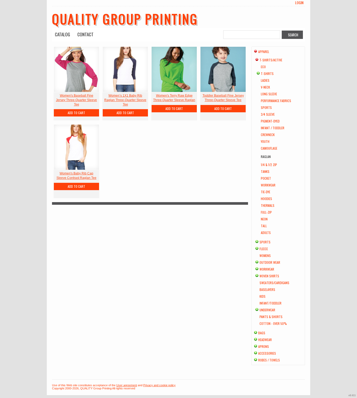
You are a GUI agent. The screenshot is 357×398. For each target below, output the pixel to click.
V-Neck (265, 87)
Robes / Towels (269, 360)
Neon (264, 219)
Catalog (62, 34)
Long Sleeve (269, 94)
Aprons (263, 346)
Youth (265, 141)
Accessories (267, 353)
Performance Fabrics (276, 100)
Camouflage (269, 148)
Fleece (264, 249)
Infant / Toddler (272, 128)
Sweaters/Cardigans (274, 282)
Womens (265, 255)
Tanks (265, 171)
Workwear (268, 185)
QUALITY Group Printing (125, 18)
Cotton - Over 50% (273, 323)
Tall (264, 226)
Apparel (263, 51)
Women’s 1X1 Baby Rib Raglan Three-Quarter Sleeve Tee (125, 100)
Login (299, 2)
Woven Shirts (269, 276)
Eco (263, 67)
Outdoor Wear (270, 262)
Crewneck (268, 134)
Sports (266, 107)
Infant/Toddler (270, 303)
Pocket (266, 178)
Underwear (267, 310)
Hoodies (266, 198)
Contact (85, 34)
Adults (266, 232)
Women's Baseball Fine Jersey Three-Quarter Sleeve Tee (76, 100)
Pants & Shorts (271, 316)
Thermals (267, 205)
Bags (261, 333)
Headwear (265, 339)
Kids (263, 296)
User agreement (126, 385)
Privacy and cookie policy (159, 385)
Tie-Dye (265, 192)
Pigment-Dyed (270, 121)
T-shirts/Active (271, 60)
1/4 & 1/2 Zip (269, 164)
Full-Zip (266, 212)
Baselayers (267, 289)
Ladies (265, 80)
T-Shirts (267, 73)
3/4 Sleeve (268, 114)
